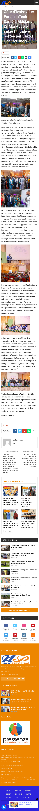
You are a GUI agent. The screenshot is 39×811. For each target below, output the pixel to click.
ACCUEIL (8, 790)
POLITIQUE (28, 790)
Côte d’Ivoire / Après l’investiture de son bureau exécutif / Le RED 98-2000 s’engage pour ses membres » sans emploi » (29, 460)
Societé (7, 488)
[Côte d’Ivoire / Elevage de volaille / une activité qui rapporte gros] (5, 572)
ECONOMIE (18, 794)
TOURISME (8, 797)
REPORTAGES (27, 797)
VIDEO (17, 797)
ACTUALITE (17, 790)
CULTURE (28, 794)
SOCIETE (8, 794)
